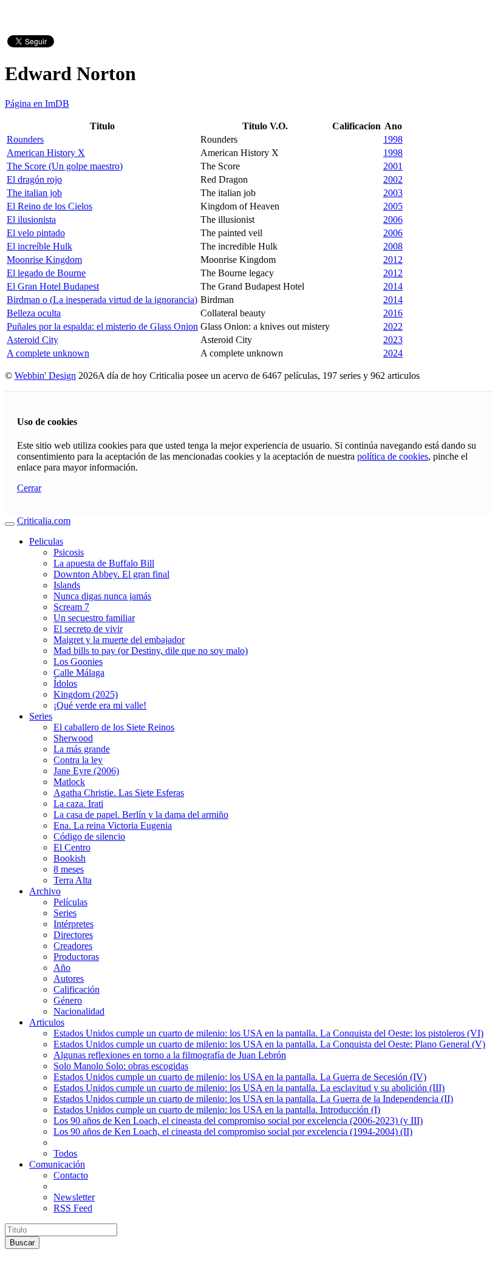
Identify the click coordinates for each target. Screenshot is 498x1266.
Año (61, 967)
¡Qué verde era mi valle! (99, 705)
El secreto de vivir (88, 629)
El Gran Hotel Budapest (53, 286)
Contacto (70, 1175)
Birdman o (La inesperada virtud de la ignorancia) (102, 299)
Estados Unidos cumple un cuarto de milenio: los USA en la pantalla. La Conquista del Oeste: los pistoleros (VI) (268, 1033)
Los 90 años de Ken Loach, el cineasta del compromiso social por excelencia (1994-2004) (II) (232, 1131)
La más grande (81, 749)
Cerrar (29, 488)
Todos (65, 1153)
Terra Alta (72, 880)
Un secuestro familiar (94, 618)
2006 (393, 219)
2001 (393, 166)
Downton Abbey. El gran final (111, 574)
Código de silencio (89, 836)
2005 (393, 206)
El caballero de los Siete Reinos (113, 727)
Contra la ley (78, 760)
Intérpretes (73, 924)
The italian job (34, 193)
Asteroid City (32, 340)
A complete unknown (48, 353)
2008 (393, 246)
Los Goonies (78, 661)
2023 (393, 340)
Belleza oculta (34, 313)
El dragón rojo (34, 179)
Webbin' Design (45, 375)
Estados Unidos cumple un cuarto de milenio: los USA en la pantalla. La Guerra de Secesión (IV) (239, 1077)
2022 (393, 326)
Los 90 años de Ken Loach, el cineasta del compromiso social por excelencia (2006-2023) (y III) (238, 1120)
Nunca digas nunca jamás (102, 596)
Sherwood (73, 738)
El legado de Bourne (46, 273)
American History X (46, 153)
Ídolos (65, 683)
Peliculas (46, 541)
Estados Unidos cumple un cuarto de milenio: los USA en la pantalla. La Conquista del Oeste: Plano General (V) (269, 1044)
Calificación (76, 989)
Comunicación (57, 1164)
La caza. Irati (78, 803)
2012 (393, 259)
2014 (393, 286)
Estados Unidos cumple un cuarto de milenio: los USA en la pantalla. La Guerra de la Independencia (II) (253, 1099)
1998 (393, 139)
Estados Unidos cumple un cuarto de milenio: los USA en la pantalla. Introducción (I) (216, 1109)
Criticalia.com (43, 521)
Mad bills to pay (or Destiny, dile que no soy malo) (150, 650)
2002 (393, 179)
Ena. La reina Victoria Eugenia (112, 825)
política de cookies (392, 456)
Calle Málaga (78, 672)
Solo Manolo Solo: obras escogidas (120, 1066)
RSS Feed (72, 1208)
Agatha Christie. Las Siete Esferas (118, 793)
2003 (393, 193)
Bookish (69, 858)
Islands (66, 585)
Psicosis (68, 552)
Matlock (69, 782)
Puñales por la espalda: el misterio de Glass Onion (102, 326)
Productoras (76, 956)
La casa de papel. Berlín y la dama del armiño (140, 814)
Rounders (25, 139)
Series (40, 716)
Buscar (22, 1242)
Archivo (45, 891)
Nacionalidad (78, 1011)
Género (67, 1000)
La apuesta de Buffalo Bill (103, 563)
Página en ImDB (37, 103)
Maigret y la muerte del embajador (119, 640)
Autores (68, 978)
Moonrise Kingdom (44, 259)
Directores (73, 935)
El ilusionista (31, 219)
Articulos (46, 1022)
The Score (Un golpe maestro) (65, 166)
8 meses (68, 869)
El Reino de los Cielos (49, 206)
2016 (393, 313)
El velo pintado (36, 233)
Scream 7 (71, 607)
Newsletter (74, 1197)
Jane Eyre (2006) (86, 771)
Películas (70, 902)
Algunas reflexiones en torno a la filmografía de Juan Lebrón (169, 1055)
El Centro (71, 847)
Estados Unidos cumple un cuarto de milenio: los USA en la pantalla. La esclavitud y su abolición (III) (249, 1088)
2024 (393, 353)
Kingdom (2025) (85, 694)
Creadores (72, 946)
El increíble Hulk (39, 246)
